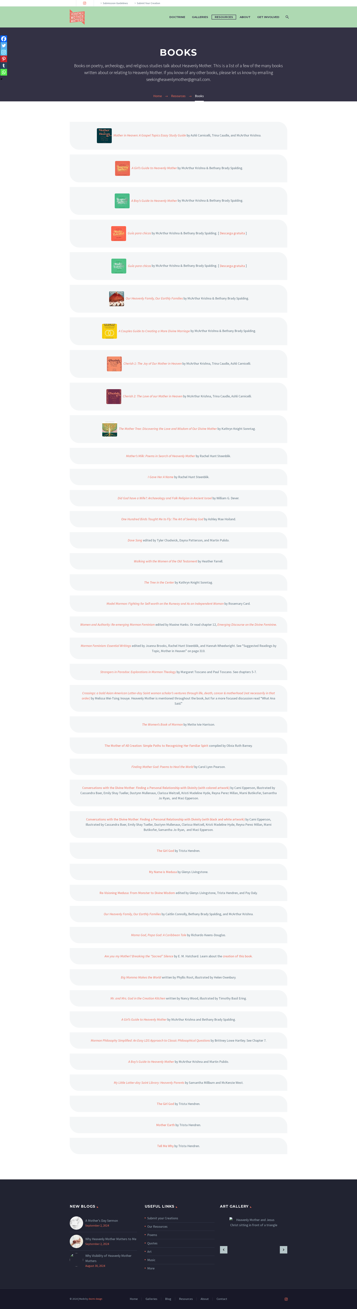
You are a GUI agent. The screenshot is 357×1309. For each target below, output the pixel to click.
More (151, 1268)
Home (134, 1299)
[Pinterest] (3, 59)
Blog (168, 1299)
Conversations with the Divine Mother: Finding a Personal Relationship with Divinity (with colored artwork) (156, 788)
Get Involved (268, 17)
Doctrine (177, 17)
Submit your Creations (162, 1218)
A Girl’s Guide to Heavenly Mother (144, 1019)
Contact (222, 1299)
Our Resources (157, 1226)
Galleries (200, 17)
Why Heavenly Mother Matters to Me (110, 1239)
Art (149, 1251)
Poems (152, 1235)
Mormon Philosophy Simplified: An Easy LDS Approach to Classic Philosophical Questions (150, 1040)
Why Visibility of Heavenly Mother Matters (108, 1258)
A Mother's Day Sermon (101, 1220)
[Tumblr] (3, 65)
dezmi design (95, 1298)
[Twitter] (3, 45)
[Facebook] (3, 38)
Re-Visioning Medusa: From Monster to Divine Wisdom (137, 893)
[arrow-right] (283, 1249)
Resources (224, 17)
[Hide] (1, 79)
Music (151, 1260)
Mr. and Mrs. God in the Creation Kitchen (137, 998)
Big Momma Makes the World (141, 977)
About (245, 17)
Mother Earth (165, 1125)
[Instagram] (84, 3)
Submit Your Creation (148, 3)
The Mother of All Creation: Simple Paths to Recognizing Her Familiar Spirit (156, 745)
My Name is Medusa (163, 872)
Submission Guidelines (115, 3)
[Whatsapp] (3, 72)
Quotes (152, 1243)
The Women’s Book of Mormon (162, 724)
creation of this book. (238, 956)
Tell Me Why (165, 1146)
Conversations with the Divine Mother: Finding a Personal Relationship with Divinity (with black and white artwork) (165, 819)
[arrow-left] (223, 1249)
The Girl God (165, 851)
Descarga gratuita (232, 233)
